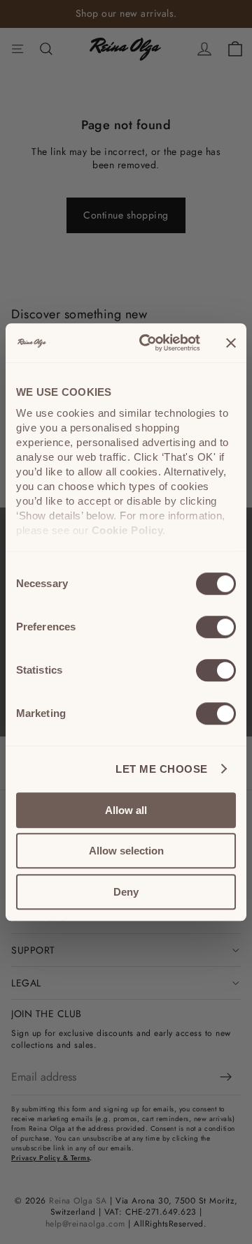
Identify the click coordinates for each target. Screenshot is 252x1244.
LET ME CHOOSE (161, 769)
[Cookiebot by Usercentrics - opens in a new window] (147, 343)
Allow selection (126, 851)
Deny (126, 892)
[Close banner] (231, 343)
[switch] (216, 627)
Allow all (126, 810)
